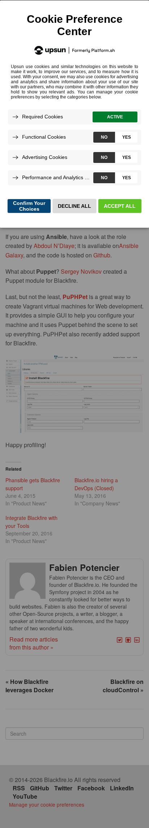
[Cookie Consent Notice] (74, 114)
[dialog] (74, 113)
